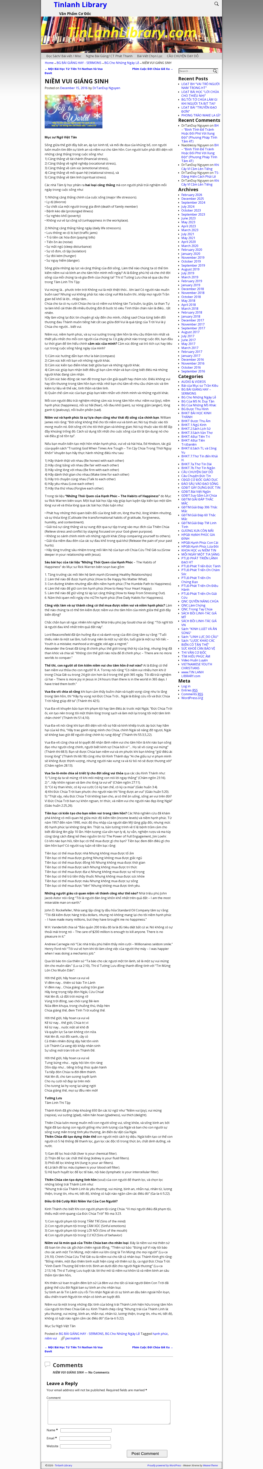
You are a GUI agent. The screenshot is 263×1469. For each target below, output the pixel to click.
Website (52, 1446)
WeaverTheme (210, 1465)
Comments (192, 694)
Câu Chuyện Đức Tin (196, 476)
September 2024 (193, 202)
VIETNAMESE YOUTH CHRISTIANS (196, 666)
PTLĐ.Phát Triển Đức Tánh (200, 566)
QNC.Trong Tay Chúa (196, 609)
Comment (54, 1398)
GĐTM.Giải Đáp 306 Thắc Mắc (199, 509)
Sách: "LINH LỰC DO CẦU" (199, 637)
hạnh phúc (160, 1334)
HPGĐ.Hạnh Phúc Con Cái (199, 542)
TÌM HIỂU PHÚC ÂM (195, 656)
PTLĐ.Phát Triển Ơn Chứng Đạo (196, 580)
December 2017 (192, 320)
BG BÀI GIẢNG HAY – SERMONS (196, 391)
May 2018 (188, 301)
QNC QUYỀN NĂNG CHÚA (200, 601)
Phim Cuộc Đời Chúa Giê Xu (152, 69)
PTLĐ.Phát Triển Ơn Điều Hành (199, 588)
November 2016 (192, 363)
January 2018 (190, 316)
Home (49, 63)
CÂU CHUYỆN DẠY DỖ (183, 56)
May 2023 (188, 222)
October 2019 (191, 261)
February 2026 (191, 195)
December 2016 (192, 359)
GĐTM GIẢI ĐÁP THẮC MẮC (197, 501)
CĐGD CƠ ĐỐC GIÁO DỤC (199, 480)
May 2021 (188, 238)
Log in (185, 686)
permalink (72, 1338)
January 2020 (190, 254)
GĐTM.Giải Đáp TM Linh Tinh (198, 525)
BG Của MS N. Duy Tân (197, 401)
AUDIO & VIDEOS (193, 382)
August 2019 (190, 269)
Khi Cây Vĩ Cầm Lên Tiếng (200, 167)
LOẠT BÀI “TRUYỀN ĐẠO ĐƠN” (199, 109)
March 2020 (189, 246)
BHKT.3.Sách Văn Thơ (197, 433)
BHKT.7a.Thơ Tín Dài (196, 464)
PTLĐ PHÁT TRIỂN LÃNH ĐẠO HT (199, 560)
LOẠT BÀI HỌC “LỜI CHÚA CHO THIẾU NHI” (200, 94)
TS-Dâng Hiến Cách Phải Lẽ (200, 175)
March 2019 (189, 277)
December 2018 (192, 289)
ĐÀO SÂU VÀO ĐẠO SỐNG (199, 484)
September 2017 (193, 328)
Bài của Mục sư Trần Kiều (199, 385)
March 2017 (189, 348)
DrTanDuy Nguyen (106, 88)
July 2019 (187, 273)
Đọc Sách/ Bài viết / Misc (63, 56)
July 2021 (187, 234)
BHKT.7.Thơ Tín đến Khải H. (199, 458)
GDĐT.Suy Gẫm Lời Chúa (199, 495)
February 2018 (191, 312)
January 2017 (190, 356)
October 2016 (191, 367)
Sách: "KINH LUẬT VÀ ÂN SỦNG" (199, 631)
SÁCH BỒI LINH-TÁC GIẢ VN (199, 623)
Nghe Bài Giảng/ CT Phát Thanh (109, 56)
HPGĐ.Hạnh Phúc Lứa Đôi (200, 546)
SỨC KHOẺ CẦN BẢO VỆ (198, 648)
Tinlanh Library (63, 1465)
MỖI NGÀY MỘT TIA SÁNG (200, 554)
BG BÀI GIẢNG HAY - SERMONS (79, 63)
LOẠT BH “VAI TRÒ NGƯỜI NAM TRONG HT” (200, 86)
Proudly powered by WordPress (164, 1465)
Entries (189, 690)
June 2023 (188, 218)
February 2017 (191, 352)
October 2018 (191, 297)
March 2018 (189, 308)
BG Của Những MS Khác (198, 405)
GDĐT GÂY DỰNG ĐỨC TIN (200, 487)
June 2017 (188, 340)
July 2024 (187, 206)
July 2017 (187, 336)
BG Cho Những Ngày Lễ (121, 63)
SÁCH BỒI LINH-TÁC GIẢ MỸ (199, 615)
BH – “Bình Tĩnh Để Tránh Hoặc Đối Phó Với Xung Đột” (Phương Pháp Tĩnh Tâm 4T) (200, 133)
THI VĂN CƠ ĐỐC (193, 652)
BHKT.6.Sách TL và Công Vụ (199, 450)
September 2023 (193, 214)
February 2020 (191, 250)
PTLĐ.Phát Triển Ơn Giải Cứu (199, 595)
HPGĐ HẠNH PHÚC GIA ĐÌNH (198, 537)
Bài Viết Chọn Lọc (149, 56)
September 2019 (193, 265)
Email (52, 1438)
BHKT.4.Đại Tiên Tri (195, 436)
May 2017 (188, 344)
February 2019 (191, 281)
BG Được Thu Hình (195, 409)
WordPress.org (192, 698)
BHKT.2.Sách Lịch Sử (196, 429)
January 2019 (190, 285)
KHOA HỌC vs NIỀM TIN (198, 550)
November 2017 (192, 324)
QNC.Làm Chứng (193, 605)
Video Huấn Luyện (194, 660)
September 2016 (193, 371)
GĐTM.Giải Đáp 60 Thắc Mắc (198, 517)
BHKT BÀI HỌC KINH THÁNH (196, 415)
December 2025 (192, 199)
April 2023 (188, 226)
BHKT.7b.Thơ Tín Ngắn (198, 468)
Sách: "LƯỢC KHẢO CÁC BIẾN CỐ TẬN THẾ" (198, 642)
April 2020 (188, 242)
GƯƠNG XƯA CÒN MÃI (197, 531)
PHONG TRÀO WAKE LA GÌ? (200, 115)
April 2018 (188, 305)
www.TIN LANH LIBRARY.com (192, 674)
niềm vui (51, 1338)
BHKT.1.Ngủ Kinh (193, 425)
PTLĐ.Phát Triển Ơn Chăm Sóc (200, 572)
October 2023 (191, 210)
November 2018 (192, 293)
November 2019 (192, 257)
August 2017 (190, 332)
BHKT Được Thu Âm (195, 421)
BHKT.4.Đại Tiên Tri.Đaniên (193, 442)
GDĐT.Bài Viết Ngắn (196, 491)
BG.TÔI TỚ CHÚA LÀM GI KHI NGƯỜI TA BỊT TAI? (199, 101)
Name (52, 1430)
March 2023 (189, 230)
